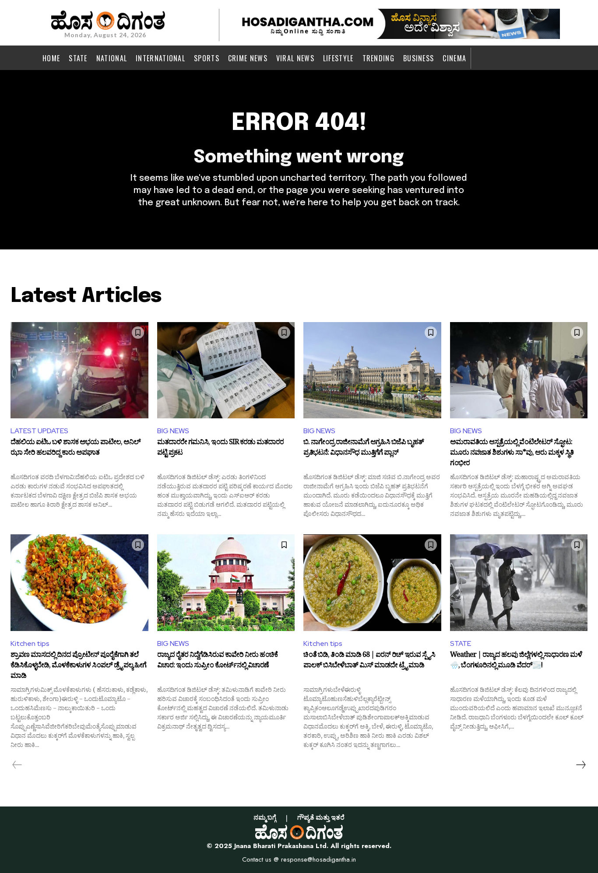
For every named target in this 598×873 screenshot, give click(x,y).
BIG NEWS (173, 430)
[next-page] (580, 764)
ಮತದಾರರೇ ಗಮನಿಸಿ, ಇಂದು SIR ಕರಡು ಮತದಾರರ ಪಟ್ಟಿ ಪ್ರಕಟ (220, 448)
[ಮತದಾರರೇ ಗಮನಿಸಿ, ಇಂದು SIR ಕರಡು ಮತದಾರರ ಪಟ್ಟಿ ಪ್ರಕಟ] (226, 370)
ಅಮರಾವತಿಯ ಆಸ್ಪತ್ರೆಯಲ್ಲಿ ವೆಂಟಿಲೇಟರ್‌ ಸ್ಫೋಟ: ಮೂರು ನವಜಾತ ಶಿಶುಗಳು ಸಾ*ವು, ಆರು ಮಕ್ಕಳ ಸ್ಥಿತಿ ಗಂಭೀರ (511, 453)
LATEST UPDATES (39, 430)
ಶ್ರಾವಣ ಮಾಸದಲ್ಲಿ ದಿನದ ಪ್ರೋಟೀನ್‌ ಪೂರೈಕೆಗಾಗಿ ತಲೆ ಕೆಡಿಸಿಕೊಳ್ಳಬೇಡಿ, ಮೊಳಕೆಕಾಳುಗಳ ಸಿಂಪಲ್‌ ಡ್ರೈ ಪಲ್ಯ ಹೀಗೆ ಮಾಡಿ (78, 666)
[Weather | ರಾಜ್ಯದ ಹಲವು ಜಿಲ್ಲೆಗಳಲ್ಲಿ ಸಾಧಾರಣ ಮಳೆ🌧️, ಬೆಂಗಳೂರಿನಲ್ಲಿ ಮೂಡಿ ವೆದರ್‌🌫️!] (519, 582)
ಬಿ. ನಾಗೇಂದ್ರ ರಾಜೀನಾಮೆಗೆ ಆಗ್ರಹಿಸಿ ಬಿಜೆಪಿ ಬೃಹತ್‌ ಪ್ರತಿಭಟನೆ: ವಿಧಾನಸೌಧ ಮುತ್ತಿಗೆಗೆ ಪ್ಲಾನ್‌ (363, 448)
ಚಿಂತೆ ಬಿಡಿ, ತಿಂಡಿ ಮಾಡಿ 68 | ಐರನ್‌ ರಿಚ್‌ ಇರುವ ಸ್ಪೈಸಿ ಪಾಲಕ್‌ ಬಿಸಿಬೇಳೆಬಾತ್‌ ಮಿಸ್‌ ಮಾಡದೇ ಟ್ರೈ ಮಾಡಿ (369, 661)
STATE (460, 643)
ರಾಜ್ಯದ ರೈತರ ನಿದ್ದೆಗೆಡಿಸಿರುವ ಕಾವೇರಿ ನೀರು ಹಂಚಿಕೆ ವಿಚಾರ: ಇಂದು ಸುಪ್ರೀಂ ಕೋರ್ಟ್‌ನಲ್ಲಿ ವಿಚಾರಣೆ (217, 661)
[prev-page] (17, 764)
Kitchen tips (30, 643)
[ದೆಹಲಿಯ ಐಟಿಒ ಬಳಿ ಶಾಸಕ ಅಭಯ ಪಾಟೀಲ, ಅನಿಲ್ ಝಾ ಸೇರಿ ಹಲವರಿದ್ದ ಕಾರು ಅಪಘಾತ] (79, 370)
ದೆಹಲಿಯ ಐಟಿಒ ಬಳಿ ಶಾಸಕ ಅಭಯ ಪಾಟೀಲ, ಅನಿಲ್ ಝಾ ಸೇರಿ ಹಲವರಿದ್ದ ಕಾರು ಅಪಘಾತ (76, 448)
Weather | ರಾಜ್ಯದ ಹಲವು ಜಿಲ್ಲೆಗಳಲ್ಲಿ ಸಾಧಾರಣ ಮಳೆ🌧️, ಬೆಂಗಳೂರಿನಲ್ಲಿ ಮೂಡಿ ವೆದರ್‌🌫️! (516, 661)
